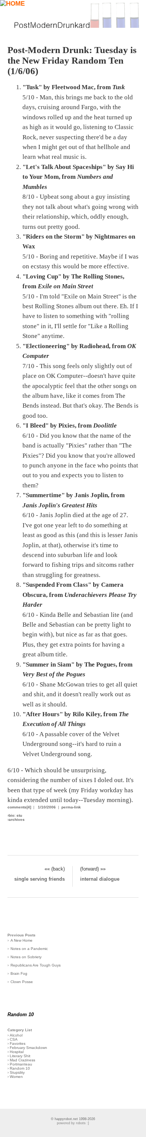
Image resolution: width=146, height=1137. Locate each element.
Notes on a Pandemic (29, 949)
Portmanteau (21, 1064)
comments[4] (19, 807)
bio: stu (15, 815)
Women (16, 1077)
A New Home (21, 940)
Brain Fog (18, 973)
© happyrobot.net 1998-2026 (73, 1119)
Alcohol (16, 1035)
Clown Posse (21, 982)
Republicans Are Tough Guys (35, 965)
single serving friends (39, 879)
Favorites (17, 1043)
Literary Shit (20, 1056)
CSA (14, 1039)
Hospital (17, 1052)
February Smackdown (28, 1048)
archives (17, 819)
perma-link (71, 807)
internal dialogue (99, 879)
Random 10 (20, 1068)
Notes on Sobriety (26, 957)
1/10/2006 (47, 807)
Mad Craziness (22, 1060)
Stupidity (17, 1072)
